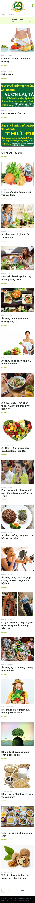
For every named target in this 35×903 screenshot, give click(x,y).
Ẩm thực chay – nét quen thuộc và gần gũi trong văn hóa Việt (15, 406)
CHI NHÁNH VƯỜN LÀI (13, 113)
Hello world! (7, 74)
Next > (23, 891)
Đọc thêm (4, 65)
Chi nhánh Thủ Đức (11, 153)
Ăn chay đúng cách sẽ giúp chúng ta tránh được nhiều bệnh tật (16, 580)
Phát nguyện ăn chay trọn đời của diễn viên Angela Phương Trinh (17, 493)
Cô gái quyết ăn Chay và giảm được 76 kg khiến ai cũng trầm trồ (17, 625)
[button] (33, 6)
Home (6, 22)
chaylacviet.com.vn (25, 900)
